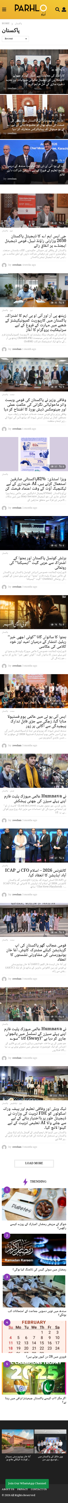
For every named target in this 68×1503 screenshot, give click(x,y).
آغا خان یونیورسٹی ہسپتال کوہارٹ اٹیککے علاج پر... (17, 1458)
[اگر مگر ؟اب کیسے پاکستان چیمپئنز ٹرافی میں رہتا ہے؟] (34, 1378)
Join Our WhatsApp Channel (27, 1483)
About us (8, 1490)
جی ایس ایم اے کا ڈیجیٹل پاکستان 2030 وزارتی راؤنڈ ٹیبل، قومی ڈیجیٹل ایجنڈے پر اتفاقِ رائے (35, 241)
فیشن (12, 791)
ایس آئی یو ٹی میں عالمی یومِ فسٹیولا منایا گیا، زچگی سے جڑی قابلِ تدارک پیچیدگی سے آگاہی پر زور (36, 721)
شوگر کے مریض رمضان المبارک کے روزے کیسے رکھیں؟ (38, 1226)
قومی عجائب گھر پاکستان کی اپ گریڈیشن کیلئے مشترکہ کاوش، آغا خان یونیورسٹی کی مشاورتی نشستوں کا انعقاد (36, 952)
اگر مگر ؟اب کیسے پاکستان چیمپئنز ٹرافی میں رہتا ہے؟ (35, 1400)
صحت (12, 395)
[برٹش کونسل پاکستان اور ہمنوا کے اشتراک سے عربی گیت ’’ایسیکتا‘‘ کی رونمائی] (34, 533)
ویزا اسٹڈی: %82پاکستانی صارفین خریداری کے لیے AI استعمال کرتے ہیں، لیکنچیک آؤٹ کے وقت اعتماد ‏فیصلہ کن (35, 484)
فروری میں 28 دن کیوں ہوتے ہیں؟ (46, 1357)
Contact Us (39, 1490)
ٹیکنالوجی (13, 1103)
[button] (4, 9)
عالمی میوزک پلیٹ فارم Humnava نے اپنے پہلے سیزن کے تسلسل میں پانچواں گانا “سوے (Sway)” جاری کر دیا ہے (35, 1034)
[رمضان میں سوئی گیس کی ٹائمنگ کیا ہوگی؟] (34, 1250)
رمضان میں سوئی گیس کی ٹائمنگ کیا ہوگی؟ (39, 1269)
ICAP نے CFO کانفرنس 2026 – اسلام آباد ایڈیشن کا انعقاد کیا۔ (35, 873)
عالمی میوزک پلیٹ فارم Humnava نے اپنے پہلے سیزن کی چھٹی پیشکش (35, 799)
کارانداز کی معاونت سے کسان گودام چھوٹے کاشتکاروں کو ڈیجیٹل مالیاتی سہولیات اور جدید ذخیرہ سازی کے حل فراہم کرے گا (35, 80)
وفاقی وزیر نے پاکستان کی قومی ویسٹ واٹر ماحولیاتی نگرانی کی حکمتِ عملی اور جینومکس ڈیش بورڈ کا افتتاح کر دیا (35, 405)
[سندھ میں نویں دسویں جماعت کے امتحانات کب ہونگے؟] (34, 1291)
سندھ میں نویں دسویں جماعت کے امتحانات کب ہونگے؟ (37, 1313)
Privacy (22, 1490)
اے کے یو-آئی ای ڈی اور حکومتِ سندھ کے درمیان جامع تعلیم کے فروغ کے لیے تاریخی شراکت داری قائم (35, 170)
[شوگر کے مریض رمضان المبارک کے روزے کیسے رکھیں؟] (34, 1204)
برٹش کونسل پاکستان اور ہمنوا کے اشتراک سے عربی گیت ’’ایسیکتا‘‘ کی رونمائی (37, 563)
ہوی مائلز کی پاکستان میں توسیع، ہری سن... (50, 1458)
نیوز (11, 231)
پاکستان (5, 231)
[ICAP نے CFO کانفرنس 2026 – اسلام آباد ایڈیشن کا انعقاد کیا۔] (34, 845)
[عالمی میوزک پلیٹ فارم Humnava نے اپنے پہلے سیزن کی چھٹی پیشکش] (34, 771)
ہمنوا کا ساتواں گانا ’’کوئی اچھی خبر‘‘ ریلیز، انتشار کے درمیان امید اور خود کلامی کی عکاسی (37, 642)
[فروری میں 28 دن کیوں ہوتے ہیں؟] (34, 1337)
